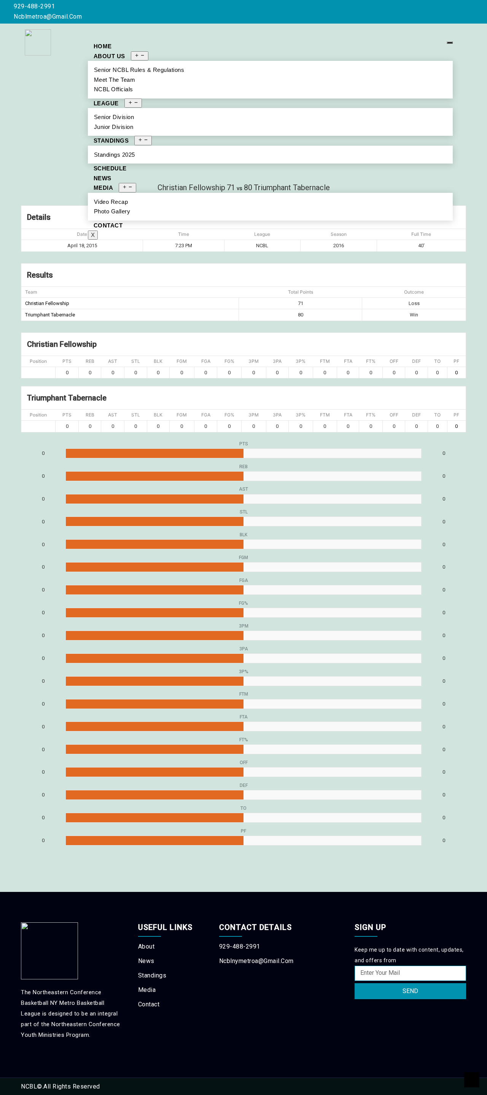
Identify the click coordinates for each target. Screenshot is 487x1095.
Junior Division (114, 127)
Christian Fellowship (47, 303)
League (106, 103)
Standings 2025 (114, 154)
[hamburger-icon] (450, 42)
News (102, 178)
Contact (108, 225)
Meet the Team (114, 79)
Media (103, 187)
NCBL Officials (113, 89)
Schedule (110, 168)
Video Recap (111, 202)
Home (103, 46)
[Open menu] (139, 55)
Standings (111, 140)
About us (109, 56)
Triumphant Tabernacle (50, 315)
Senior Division (114, 117)
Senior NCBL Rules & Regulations (139, 70)
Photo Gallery (112, 211)
